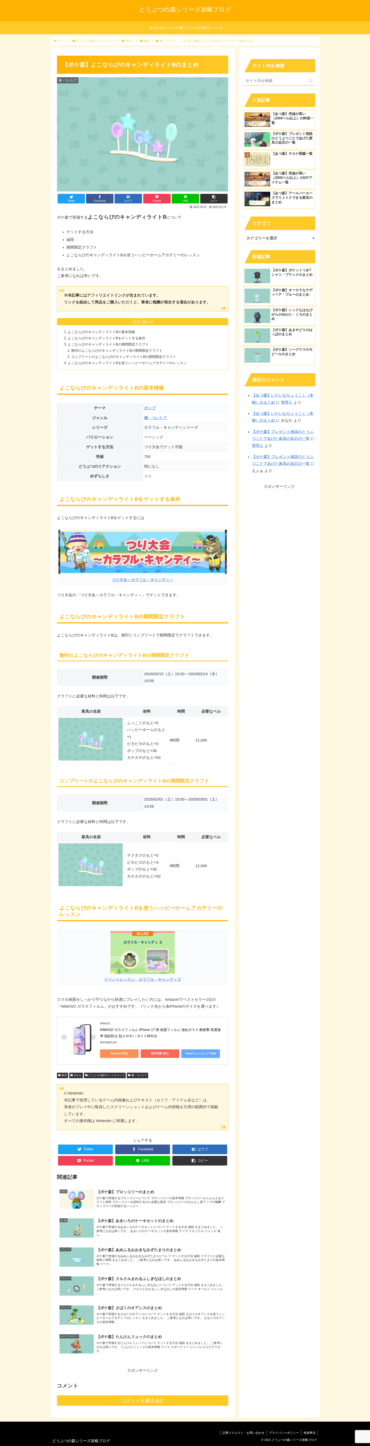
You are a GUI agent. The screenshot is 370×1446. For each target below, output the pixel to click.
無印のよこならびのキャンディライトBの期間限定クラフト (117, 350)
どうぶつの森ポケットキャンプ (106, 1075)
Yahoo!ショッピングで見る (200, 1053)
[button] (311, 81)
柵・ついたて (155, 418)
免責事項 (309, 1432)
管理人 (286, 402)
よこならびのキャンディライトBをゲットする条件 (106, 338)
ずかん (78, 1075)
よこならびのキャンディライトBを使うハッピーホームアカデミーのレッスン (127, 363)
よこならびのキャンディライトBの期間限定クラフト (108, 344)
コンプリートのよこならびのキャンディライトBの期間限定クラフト (123, 357)
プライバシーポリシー (284, 1432)
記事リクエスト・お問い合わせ (243, 1432)
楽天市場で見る (160, 1053)
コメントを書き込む (143, 1400)
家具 (64, 1075)
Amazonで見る (119, 1053)
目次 (136, 322)
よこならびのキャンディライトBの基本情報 (101, 332)
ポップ (150, 408)
